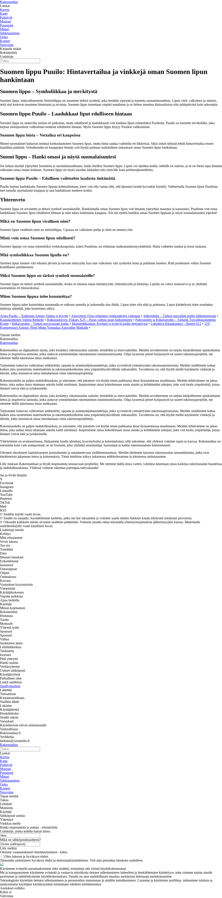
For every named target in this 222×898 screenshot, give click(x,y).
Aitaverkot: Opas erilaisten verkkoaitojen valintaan (105, 316)
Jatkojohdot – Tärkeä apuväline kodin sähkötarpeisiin (179, 316)
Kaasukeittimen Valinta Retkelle (22, 320)
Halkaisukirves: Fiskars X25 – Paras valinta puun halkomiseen (89, 320)
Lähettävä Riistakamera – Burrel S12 (176, 324)
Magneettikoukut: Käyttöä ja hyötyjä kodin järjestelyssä (110, 324)
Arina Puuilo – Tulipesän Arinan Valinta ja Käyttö (34, 316)
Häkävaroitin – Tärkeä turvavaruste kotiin (41, 324)
